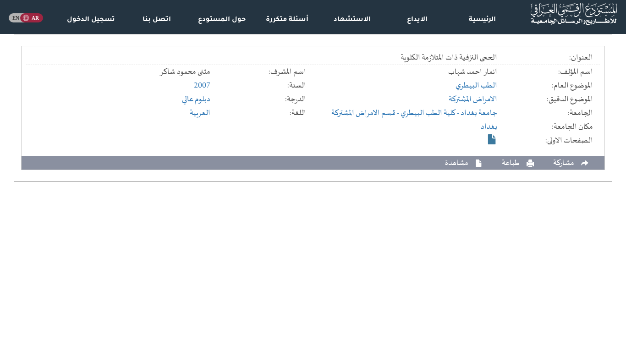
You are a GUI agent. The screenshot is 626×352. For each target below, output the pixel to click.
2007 (202, 86)
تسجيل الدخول (91, 20)
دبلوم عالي (196, 99)
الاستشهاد (352, 20)
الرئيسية (482, 20)
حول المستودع (222, 20)
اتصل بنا (157, 20)
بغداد (489, 127)
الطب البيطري (476, 86)
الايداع (417, 20)
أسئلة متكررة (287, 20)
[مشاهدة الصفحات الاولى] (492, 139)
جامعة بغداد (479, 113)
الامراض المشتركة (473, 99)
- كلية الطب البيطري (431, 113)
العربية (200, 113)
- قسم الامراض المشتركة (366, 113)
